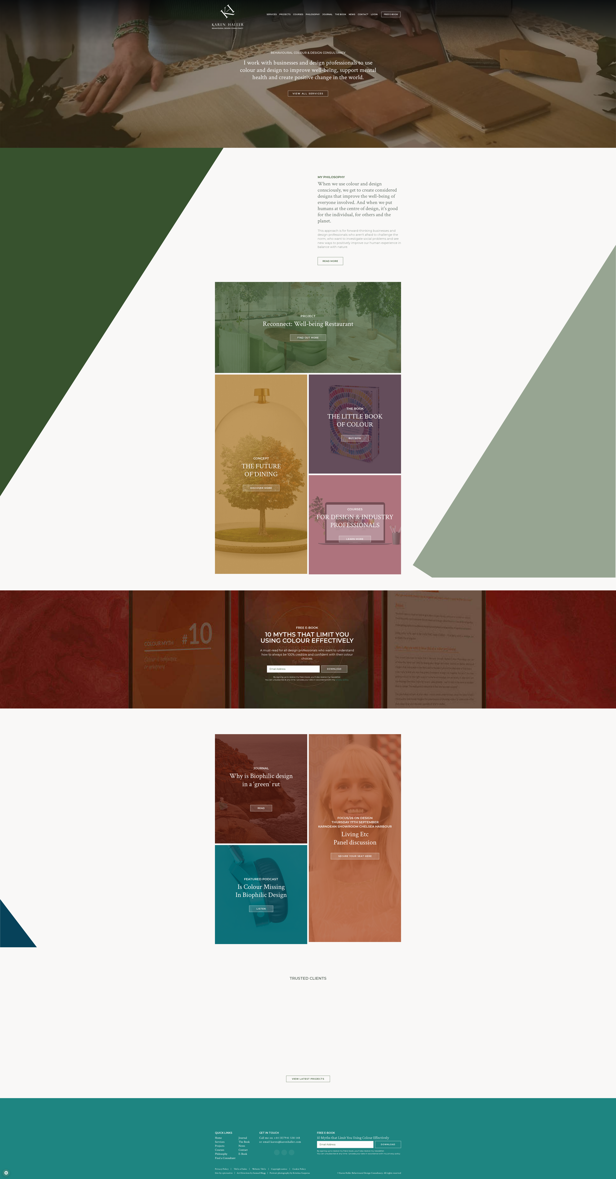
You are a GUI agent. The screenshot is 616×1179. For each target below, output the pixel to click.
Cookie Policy (299, 1169)
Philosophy (221, 1154)
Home (218, 1138)
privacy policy (342, 679)
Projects (219, 1146)
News (242, 1146)
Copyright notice (279, 1169)
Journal (243, 1138)
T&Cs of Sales (240, 1169)
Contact (243, 1150)
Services (219, 1142)
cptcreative (227, 1173)
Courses (219, 1150)
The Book (244, 1142)
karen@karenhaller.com (286, 1142)
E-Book (243, 1154)
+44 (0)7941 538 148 (287, 1138)
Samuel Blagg (259, 1173)
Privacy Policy (221, 1169)
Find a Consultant (225, 1158)
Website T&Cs (259, 1169)
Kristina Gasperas (301, 1173)
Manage (6, 1172)
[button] (330, 261)
